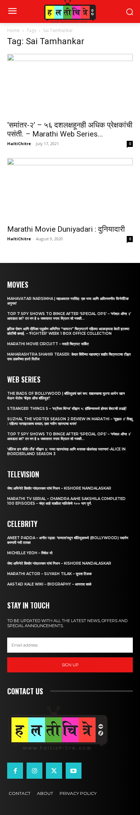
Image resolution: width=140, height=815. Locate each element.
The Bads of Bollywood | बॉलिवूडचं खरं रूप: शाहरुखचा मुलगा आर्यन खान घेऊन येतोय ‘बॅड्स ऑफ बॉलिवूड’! (66, 395)
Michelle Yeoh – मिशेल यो (29, 553)
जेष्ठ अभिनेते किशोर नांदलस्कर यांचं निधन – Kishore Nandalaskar (59, 488)
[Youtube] (73, 770)
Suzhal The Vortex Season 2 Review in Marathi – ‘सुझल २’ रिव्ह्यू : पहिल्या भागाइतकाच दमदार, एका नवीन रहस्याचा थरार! (69, 421)
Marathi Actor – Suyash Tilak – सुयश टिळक (49, 573)
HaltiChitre (19, 143)
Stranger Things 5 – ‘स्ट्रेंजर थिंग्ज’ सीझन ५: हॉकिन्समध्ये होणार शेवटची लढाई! (67, 408)
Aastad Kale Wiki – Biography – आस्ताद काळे (49, 584)
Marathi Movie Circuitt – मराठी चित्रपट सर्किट (48, 344)
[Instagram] (34, 770)
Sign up (70, 664)
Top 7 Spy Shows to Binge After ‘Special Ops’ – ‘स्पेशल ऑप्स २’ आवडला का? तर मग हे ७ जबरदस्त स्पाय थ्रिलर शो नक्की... (69, 316)
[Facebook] (15, 770)
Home (13, 30)
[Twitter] (54, 770)
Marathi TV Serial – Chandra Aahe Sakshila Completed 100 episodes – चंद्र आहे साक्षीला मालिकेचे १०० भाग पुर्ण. (66, 501)
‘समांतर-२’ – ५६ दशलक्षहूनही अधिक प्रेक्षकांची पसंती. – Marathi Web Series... (69, 129)
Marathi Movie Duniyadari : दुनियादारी (66, 229)
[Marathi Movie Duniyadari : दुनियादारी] (70, 189)
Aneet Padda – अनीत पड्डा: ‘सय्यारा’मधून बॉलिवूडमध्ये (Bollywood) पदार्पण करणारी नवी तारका (67, 540)
